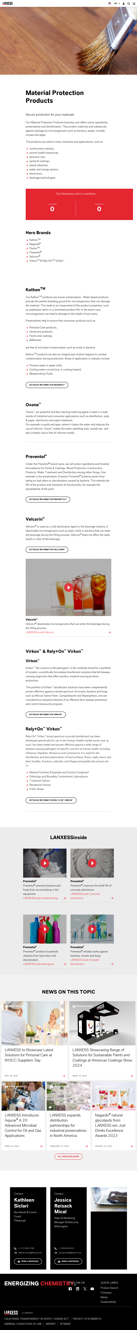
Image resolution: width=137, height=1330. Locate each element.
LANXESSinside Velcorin (68, 597)
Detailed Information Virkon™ (45, 715)
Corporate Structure (30, 80)
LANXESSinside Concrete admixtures (92, 874)
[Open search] (128, 3)
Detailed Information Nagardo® (47, 385)
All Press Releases (68, 1157)
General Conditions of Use (23, 1324)
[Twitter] (85, 1289)
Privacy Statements (87, 1319)
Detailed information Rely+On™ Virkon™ (51, 800)
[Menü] (134, 3)
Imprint (51, 1324)
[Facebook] (70, 1289)
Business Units (54, 80)
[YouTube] (92, 1289)
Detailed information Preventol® (48, 499)
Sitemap (65, 1324)
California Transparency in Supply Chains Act (36, 1319)
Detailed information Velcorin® (47, 550)
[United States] (109, 3)
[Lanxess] (13, 1313)
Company (9, 80)
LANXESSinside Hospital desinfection (92, 940)
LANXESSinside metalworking (44, 874)
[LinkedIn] (77, 1289)
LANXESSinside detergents (44, 940)
